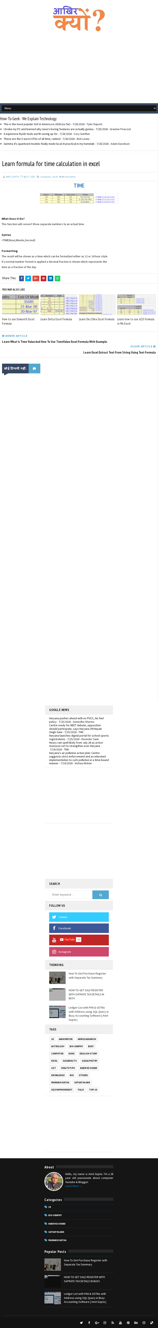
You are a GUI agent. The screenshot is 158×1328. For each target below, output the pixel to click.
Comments (69, 176)
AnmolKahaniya (87, 1039)
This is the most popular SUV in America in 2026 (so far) (37, 124)
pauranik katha (60, 1082)
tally (81, 1089)
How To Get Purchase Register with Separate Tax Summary (87, 975)
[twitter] (81, 1323)
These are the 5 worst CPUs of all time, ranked (32, 139)
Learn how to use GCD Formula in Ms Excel (135, 321)
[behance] (136, 1323)
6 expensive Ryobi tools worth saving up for (31, 134)
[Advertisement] (79, 70)
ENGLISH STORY (88, 1053)
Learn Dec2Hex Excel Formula (97, 319)
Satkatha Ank (82, 1082)
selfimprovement (61, 1089)
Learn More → (73, 1186)
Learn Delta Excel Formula (56, 319)
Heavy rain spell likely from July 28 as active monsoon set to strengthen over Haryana (76, 744)
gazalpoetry (89, 1060)
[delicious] (152, 1323)
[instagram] (105, 1323)
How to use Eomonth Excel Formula (18, 321)
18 (52, 1039)
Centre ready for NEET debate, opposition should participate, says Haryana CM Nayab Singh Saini (75, 728)
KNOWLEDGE (58, 1075)
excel (55, 176)
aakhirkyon (66, 1039)
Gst (53, 1068)
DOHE (71, 1053)
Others (83, 1075)
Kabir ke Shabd (88, 1068)
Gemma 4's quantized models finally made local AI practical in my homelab (49, 144)
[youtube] (120, 1323)
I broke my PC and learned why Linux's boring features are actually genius (49, 129)
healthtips (68, 1068)
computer (45, 176)
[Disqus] (79, 537)
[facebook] (89, 1323)
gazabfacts (70, 1060)
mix (72, 1075)
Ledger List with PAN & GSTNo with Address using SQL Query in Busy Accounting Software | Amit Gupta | (89, 1014)
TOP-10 (93, 1089)
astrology (57, 1046)
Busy (91, 1046)
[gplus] (97, 1323)
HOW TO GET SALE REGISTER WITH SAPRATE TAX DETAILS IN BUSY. (86, 994)
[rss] (113, 1323)
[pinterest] (128, 1323)
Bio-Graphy (76, 1046)
